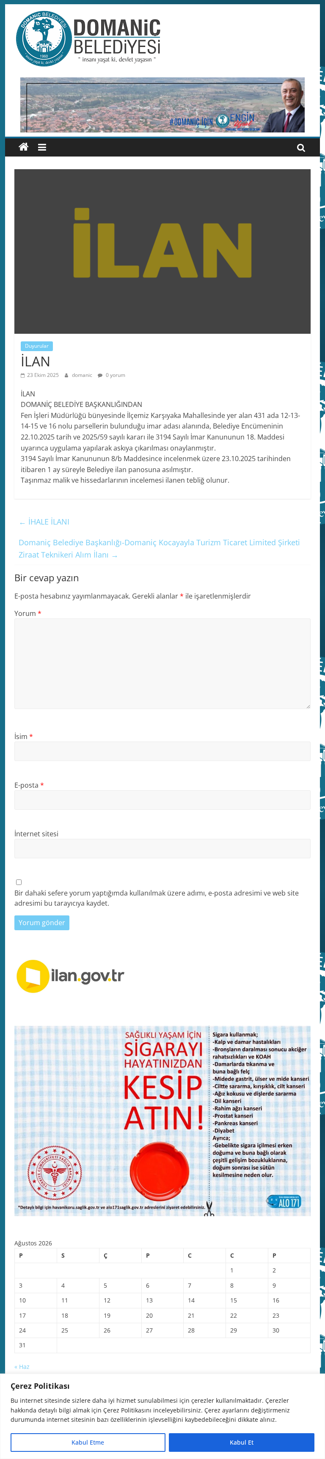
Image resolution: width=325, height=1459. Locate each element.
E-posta (29, 785)
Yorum (27, 613)
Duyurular (37, 345)
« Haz (22, 1367)
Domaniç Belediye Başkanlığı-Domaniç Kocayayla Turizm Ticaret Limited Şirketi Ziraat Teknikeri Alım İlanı (159, 548)
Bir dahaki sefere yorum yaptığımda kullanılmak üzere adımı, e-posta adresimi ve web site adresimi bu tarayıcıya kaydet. (156, 898)
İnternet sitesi (36, 833)
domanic (83, 375)
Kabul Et (241, 1442)
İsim (23, 736)
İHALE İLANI (44, 522)
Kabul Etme (88, 1442)
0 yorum (115, 375)
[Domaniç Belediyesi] (23, 147)
